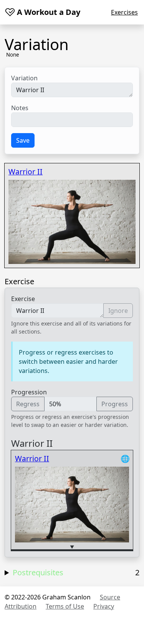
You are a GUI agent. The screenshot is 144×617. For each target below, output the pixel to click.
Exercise (23, 299)
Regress (28, 404)
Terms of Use (65, 606)
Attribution (20, 606)
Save (23, 140)
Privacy (103, 606)
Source (110, 597)
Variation (24, 78)
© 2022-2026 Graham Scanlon (48, 597)
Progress (114, 404)
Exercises (124, 12)
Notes (19, 108)
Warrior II (25, 171)
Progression (29, 392)
